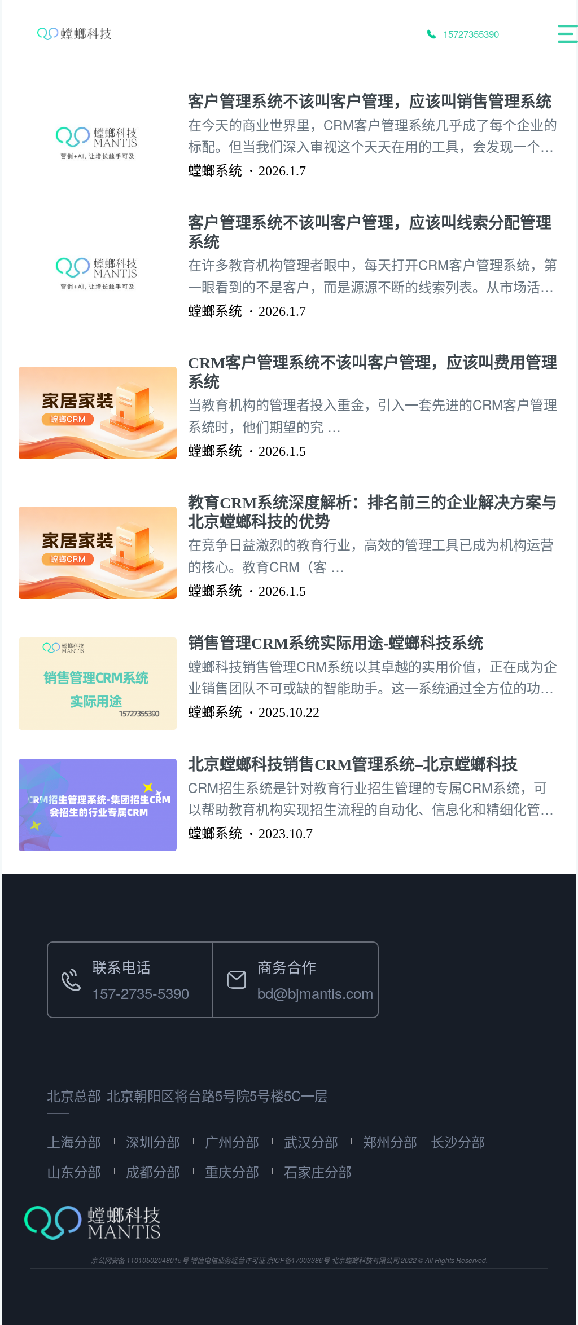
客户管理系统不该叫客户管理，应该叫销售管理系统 (369, 102)
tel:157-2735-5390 (106, 955)
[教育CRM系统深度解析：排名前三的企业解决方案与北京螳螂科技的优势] (103, 553)
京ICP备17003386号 (298, 1260)
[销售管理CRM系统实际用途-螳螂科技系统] (103, 683)
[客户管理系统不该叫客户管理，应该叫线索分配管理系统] (103, 273)
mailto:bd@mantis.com (287, 955)
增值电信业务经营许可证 (227, 1260)
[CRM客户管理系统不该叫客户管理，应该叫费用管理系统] (103, 413)
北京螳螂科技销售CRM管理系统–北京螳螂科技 (353, 764)
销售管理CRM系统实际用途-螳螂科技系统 (335, 643)
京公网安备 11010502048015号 (140, 1260)
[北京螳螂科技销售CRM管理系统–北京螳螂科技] (103, 805)
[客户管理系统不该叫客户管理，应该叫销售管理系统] (103, 142)
